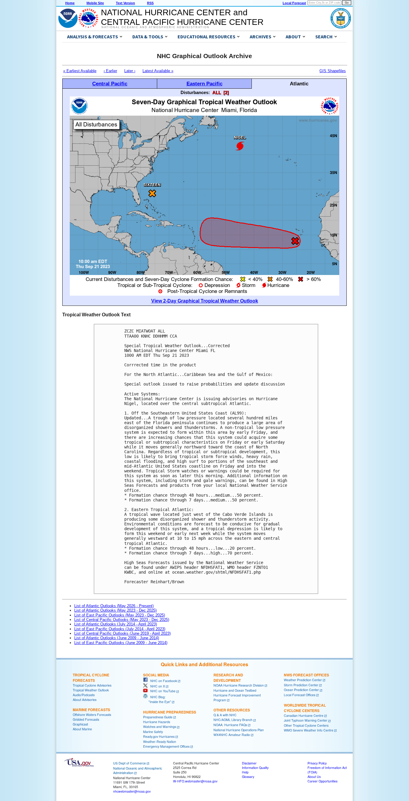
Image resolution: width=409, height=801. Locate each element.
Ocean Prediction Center (301, 689)
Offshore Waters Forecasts (92, 714)
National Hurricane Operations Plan (238, 730)
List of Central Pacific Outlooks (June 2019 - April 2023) (122, 633)
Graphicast (80, 724)
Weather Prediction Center (303, 680)
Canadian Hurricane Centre (303, 715)
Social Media (156, 675)
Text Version (125, 3)
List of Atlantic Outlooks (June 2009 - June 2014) (116, 638)
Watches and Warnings (159, 726)
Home (70, 3)
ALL (216, 92)
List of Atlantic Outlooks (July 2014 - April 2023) (115, 624)
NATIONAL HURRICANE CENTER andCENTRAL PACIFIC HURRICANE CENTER (182, 17)
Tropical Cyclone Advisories (92, 685)
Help (245, 772)
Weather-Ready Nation (159, 741)
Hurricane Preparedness (169, 712)
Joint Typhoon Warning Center (305, 720)
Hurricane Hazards (156, 722)
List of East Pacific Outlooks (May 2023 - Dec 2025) (119, 615)
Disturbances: (195, 92)
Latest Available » (158, 71)
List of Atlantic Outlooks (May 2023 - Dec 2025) (115, 610)
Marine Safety (153, 731)
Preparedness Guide (157, 717)
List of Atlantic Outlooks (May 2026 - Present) (114, 606)
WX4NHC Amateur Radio (231, 734)
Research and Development (228, 677)
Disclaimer (249, 763)
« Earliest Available (79, 71)
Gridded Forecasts (86, 719)
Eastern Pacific (204, 84)
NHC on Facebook (162, 680)
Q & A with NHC (225, 715)
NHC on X (156, 686)
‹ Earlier (110, 71)
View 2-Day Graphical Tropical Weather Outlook (204, 300)
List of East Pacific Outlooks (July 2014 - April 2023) (119, 629)
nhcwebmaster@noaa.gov (132, 791)
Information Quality (255, 767)
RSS (150, 3)
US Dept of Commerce (129, 763)
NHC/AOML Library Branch (232, 719)
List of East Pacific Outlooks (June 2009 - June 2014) (120, 642)
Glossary (248, 776)
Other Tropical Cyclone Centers (306, 725)
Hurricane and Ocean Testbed (234, 690)
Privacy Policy (317, 763)
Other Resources (231, 710)
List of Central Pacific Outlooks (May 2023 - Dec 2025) (121, 619)
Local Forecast (294, 3)
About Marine (82, 729)
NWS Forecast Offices (306, 675)
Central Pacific (109, 84)
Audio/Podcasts (84, 695)
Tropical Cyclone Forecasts (91, 677)
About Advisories (84, 699)
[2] (226, 92)
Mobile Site (95, 3)
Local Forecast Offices (299, 695)
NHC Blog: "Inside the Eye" (157, 699)
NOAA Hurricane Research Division (238, 685)
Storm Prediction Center (301, 685)
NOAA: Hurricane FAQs (230, 725)
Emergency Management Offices (166, 746)
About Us (314, 776)
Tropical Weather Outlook (91, 690)
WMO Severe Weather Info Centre (308, 730)
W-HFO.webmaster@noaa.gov (195, 781)
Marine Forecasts (91, 709)
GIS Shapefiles (332, 71)
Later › (129, 71)
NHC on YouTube (161, 691)
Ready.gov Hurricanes (159, 736)
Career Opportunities (322, 781)
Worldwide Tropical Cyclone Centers (305, 707)
